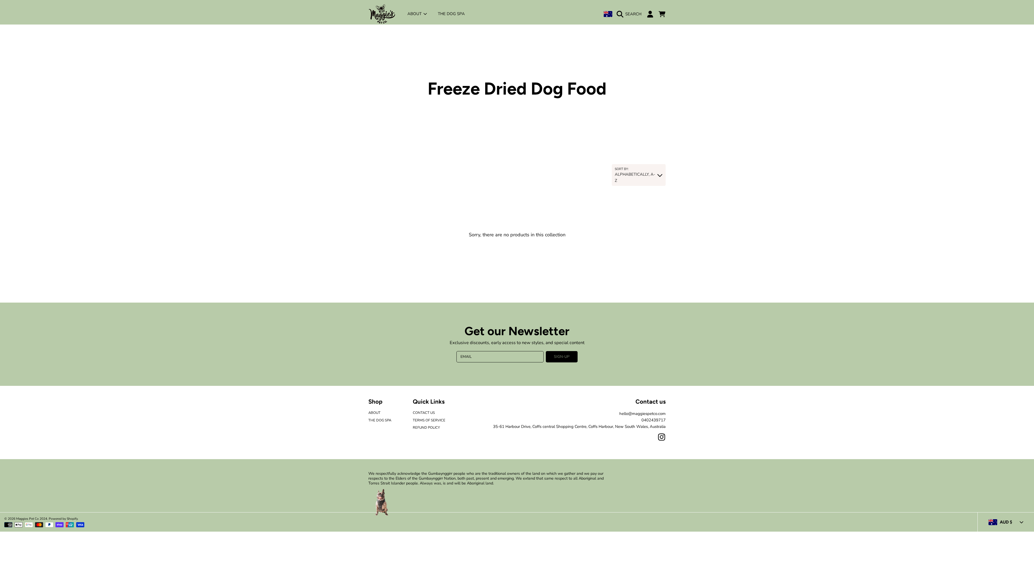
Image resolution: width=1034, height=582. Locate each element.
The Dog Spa (379, 420)
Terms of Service (429, 420)
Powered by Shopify (63, 519)
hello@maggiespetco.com (642, 413)
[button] (630, 14)
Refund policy (426, 427)
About (415, 13)
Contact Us (424, 412)
